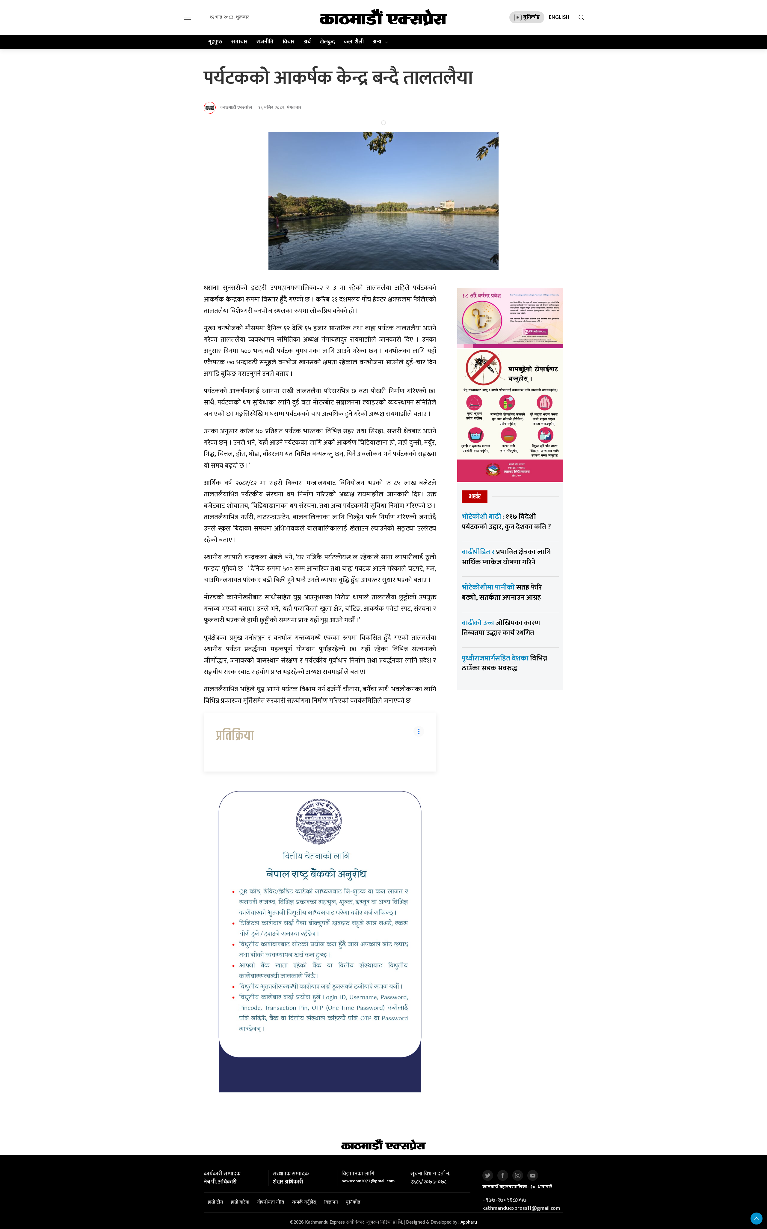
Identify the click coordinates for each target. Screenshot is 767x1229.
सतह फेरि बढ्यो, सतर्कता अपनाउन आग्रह (502, 592)
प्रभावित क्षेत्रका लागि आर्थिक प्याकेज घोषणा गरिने (506, 557)
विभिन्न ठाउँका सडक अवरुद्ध (504, 663)
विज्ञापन (331, 1202)
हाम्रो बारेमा (240, 1202)
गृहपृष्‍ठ (215, 41)
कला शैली (354, 41)
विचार (289, 41)
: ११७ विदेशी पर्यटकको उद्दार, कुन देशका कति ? (506, 522)
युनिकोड (531, 17)
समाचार (239, 41)
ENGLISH (559, 17)
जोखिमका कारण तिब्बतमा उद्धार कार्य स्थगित (501, 628)
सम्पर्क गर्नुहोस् (304, 1202)
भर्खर (475, 496)
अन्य (377, 41)
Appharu (468, 1222)
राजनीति (265, 41)
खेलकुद (327, 41)
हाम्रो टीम (215, 1202)
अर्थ (307, 41)
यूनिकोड (353, 1202)
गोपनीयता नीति (270, 1202)
